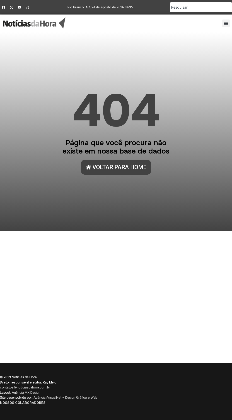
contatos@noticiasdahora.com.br (25, 387)
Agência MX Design (26, 393)
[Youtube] (19, 7)
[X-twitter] (11, 7)
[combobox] (201, 7)
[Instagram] (27, 7)
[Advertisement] (116, 297)
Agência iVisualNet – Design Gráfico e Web (65, 398)
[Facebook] (3, 7)
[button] (226, 23)
